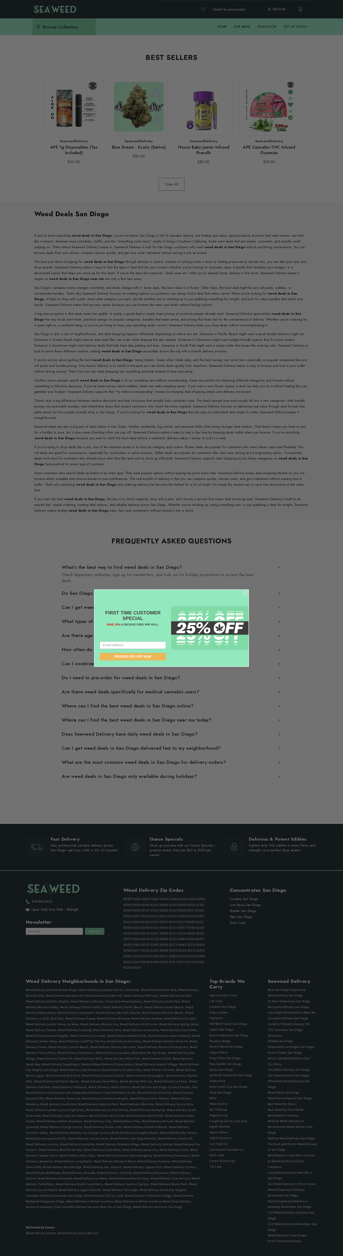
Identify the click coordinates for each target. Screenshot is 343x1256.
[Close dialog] (245, 593)
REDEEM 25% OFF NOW (133, 656)
